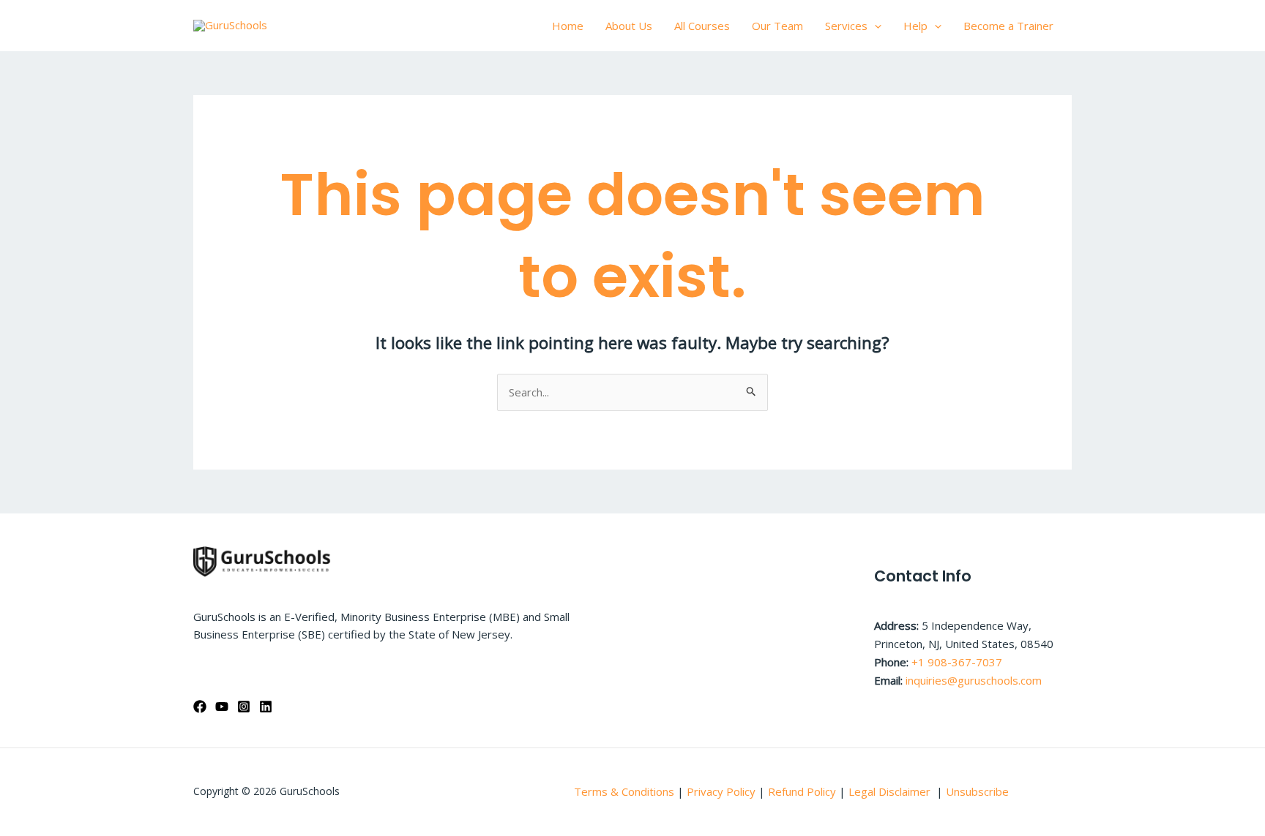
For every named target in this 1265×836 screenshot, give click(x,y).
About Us (628, 25)
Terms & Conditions (624, 791)
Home (567, 25)
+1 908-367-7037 (956, 662)
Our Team (777, 25)
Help (915, 25)
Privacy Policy (721, 791)
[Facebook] (199, 706)
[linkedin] (265, 706)
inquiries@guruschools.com (974, 680)
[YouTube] (221, 706)
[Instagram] (243, 706)
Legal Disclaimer (890, 791)
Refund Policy (803, 791)
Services (846, 25)
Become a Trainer (1008, 25)
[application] (874, 25)
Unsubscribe (977, 791)
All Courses (702, 25)
